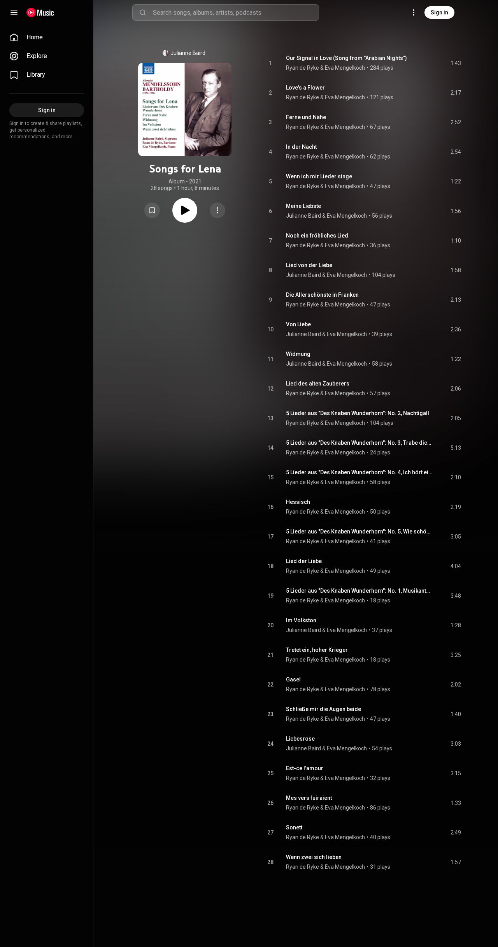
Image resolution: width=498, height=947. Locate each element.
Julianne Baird (187, 53)
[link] (46, 37)
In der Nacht (301, 147)
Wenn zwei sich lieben (314, 857)
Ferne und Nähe (306, 117)
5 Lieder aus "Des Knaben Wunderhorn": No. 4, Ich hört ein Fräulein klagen (359, 472)
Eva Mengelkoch (347, 216)
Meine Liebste (303, 206)
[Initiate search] (143, 12)
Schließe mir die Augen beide (323, 709)
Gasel (293, 679)
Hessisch (298, 502)
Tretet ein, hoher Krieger (317, 650)
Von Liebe (298, 324)
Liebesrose (300, 739)
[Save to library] (152, 210)
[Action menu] (217, 210)
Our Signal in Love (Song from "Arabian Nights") (346, 58)
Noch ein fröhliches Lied (317, 235)
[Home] (40, 12)
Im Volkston (301, 620)
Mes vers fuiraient (309, 798)
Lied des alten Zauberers (317, 383)
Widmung (298, 354)
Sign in (439, 12)
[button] (152, 210)
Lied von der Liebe (309, 265)
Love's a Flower (305, 87)
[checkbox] (455, 63)
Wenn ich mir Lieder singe (319, 176)
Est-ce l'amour (304, 768)
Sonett (294, 827)
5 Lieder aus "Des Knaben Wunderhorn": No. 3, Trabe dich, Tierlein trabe (359, 443)
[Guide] (14, 12)
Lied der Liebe (304, 561)
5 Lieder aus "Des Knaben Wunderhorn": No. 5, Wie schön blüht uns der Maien (359, 531)
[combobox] (236, 12)
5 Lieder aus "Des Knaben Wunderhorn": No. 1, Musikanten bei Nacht (359, 591)
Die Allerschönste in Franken (322, 295)
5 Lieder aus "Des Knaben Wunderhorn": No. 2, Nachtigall (357, 413)
